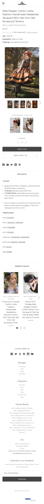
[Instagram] (28, 354)
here (26, 205)
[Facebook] (3, 164)
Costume (22, 367)
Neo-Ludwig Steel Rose (22, 411)
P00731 (8, 247)
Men (22, 387)
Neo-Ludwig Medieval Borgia (22, 408)
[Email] (7, 164)
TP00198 (10, 232)
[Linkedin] (15, 164)
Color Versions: (22, 115)
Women (22, 385)
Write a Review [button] (32, 32)
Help (22, 369)
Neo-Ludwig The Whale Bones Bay (22, 413)
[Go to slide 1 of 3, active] (17, 328)
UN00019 (13, 242)
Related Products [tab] (22, 266)
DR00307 (11, 223)
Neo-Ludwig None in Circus (22, 418)
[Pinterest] (19, 164)
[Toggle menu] (3, 3)
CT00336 (10, 218)
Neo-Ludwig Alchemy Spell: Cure (22, 423)
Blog (22, 371)
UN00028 (21, 242)
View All (22, 433)
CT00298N (11, 227)
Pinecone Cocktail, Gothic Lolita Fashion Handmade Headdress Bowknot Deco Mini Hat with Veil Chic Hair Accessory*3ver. (11, 312)
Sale (22, 397)
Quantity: (22, 138)
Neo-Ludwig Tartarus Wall (22, 420)
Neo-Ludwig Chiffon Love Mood (22, 415)
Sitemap (22, 374)
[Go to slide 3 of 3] (24, 328)
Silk (22, 390)
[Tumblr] (20, 354)
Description (22, 174)
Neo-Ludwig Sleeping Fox (22, 425)
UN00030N (25, 237)
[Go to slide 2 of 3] (21, 328)
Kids (22, 392)
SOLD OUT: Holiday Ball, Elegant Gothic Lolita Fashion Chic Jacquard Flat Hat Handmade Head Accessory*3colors (30, 309)
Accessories (22, 395)
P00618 (9, 252)
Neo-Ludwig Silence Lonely (22, 430)
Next (39, 102)
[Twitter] (11, 164)
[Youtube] (32, 354)
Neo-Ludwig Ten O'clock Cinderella (22, 428)
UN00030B (15, 237)
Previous (4, 102)
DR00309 (19, 223)
